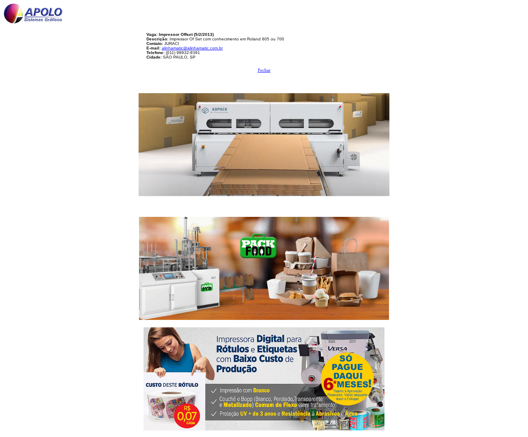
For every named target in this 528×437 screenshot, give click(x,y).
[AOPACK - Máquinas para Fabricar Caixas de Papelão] (264, 142)
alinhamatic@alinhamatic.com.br (192, 48)
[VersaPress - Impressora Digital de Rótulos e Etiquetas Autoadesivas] (264, 376)
